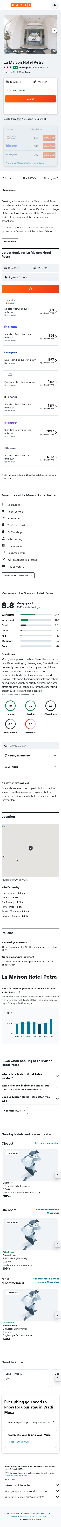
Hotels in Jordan (18, 1516)
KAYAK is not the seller (17, 1485)
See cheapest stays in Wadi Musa (47, 1211)
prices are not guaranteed (16, 1475)
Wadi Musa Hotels (38, 1516)
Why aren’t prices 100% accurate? (24, 1497)
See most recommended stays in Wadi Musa (46, 1280)
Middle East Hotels (41, 1513)
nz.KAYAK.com (13, 1513)
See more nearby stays (47, 1143)
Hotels (26, 1513)
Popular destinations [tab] (45, 1422)
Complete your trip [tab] (17, 1422)
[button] (5, 5)
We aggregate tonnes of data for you (26, 1491)
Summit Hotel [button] (10, 1255)
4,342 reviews (40, 67)
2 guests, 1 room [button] (16, 90)
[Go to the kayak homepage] (21, 5)
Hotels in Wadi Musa (19, 1441)
